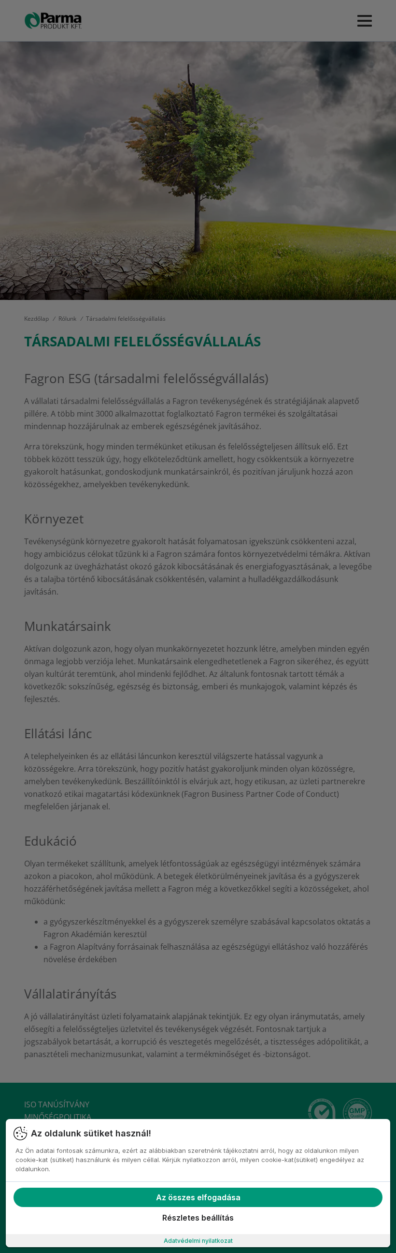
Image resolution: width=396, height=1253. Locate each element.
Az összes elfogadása (198, 1197)
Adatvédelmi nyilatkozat (198, 1240)
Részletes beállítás (198, 1218)
